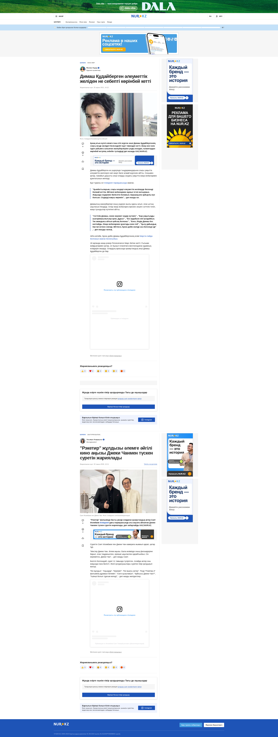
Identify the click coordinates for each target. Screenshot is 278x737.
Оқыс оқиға (101, 22)
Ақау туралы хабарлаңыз (190, 725)
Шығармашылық (71, 22)
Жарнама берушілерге (214, 725)
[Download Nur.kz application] (139, 6)
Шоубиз (57, 22)
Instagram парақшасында (115, 183)
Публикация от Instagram (119, 318)
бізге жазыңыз (116, 356)
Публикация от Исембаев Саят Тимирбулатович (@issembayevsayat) (119, 643)
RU (210, 16)
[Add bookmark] (83, 169)
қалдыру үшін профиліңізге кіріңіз (129, 398)
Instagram (148, 420)
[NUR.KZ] (139, 16)
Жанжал (92, 22)
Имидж (109, 22)
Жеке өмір (83, 22)
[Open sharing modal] (83, 161)
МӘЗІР (61, 16)
